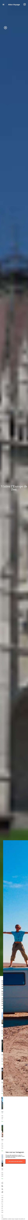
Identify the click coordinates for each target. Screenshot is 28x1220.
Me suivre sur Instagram (15, 1161)
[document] (14, 610)
